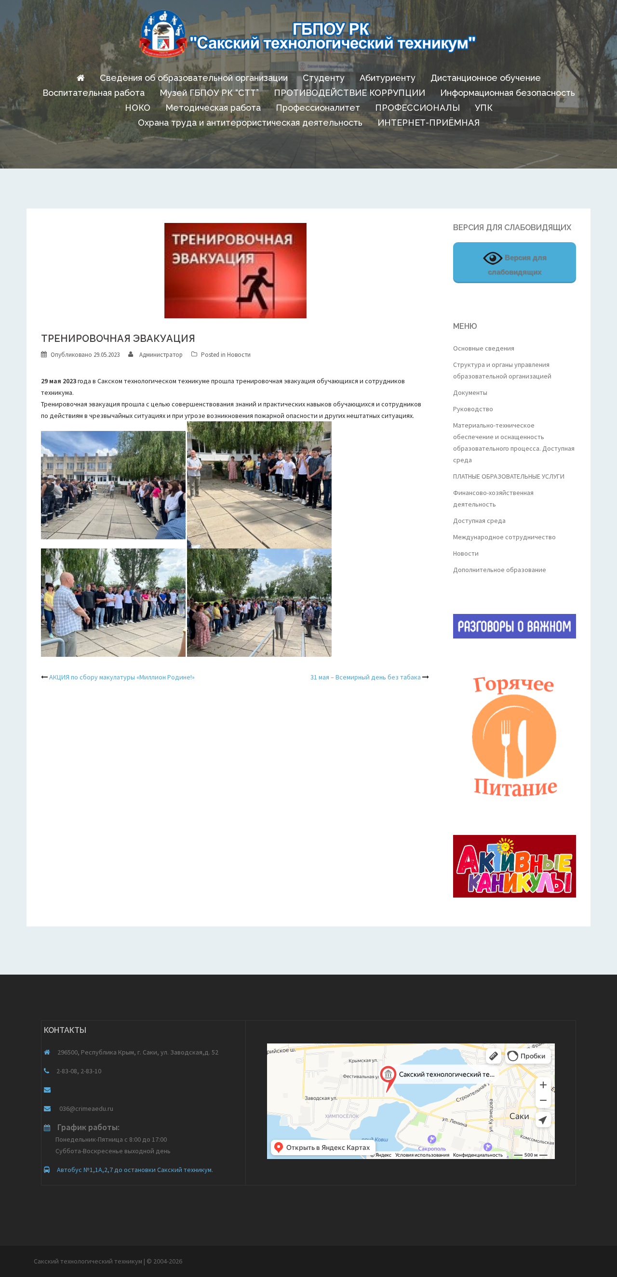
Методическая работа (213, 108)
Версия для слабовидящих (517, 264)
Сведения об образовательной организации (194, 78)
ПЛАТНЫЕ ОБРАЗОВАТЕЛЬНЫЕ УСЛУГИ (508, 476)
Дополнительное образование (499, 569)
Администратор (161, 355)
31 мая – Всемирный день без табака (365, 677)
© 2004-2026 (164, 1261)
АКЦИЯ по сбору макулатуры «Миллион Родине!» (122, 677)
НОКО (137, 108)
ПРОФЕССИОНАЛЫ (417, 108)
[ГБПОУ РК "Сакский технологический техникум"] (308, 36)
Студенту (324, 78)
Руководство (473, 408)
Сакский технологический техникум (89, 1261)
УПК (484, 108)
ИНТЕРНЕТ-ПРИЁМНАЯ (428, 122)
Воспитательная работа (93, 93)
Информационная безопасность (507, 93)
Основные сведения (483, 348)
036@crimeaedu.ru (85, 1108)
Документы (470, 392)
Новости (239, 355)
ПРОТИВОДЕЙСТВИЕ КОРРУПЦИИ (349, 93)
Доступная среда (479, 520)
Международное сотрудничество (504, 537)
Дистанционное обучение (485, 78)
